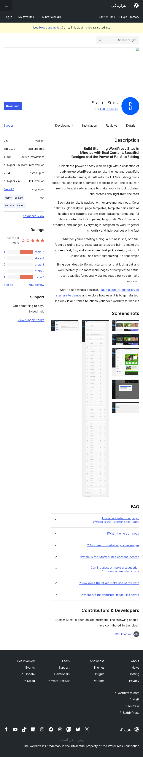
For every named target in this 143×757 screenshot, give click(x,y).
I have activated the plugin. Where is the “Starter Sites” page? (116, 520)
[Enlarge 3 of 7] (134, 353)
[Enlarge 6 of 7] (104, 325)
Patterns (98, 681)
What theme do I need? (123, 533)
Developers (62, 674)
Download (12, 106)
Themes (98, 667)
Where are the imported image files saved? (110, 595)
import (20, 205)
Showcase (97, 661)
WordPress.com (126, 693)
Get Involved (26, 661)
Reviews (111, 125)
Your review (36, 285)
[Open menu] (6, 5)
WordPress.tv (58, 681)
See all (8, 285)
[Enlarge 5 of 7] (134, 407)
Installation (89, 125)
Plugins (99, 674)
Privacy (134, 681)
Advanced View (33, 216)
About (135, 661)
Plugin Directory (129, 16)
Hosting (134, 674)
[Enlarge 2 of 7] (134, 339)
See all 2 (9, 189)
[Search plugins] (100, 40)
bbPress (131, 706)
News (135, 667)
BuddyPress (129, 712)
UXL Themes (109, 109)
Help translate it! (46, 27)
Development (64, 125)
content (19, 197)
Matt (134, 699)
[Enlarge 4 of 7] (134, 384)
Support (9, 125)
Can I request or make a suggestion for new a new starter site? (115, 569)
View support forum (31, 320)
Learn (66, 661)
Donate (28, 674)
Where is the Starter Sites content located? (109, 557)
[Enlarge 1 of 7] (134, 325)
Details (130, 125)
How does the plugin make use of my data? (109, 583)
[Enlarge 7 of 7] (73, 325)
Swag (29, 681)
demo (8, 197)
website (9, 205)
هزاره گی (125, 729)
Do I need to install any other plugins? (113, 545)
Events (30, 667)
